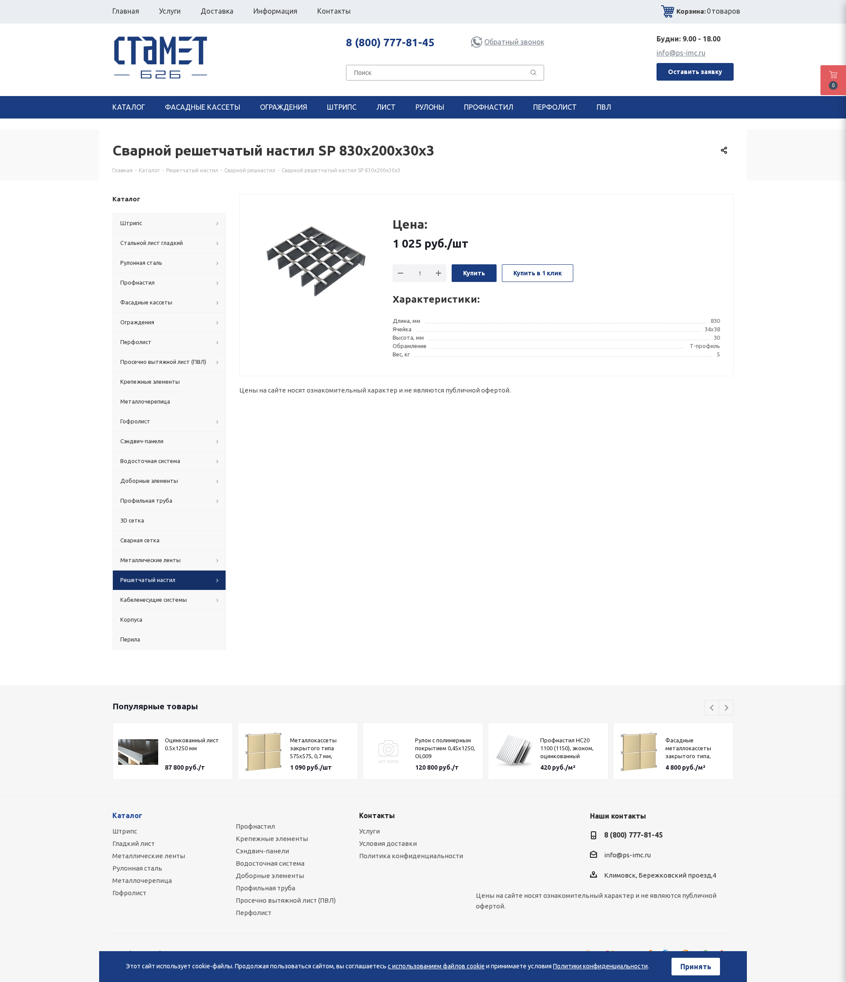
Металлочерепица (142, 880)
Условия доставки (388, 843)
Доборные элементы (270, 875)
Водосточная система (270, 863)
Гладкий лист (133, 843)
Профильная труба (265, 888)
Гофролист (129, 893)
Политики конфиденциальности (600, 966)
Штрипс (124, 831)
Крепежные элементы (272, 838)
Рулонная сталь (137, 868)
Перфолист (253, 912)
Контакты (377, 815)
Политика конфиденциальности (411, 856)
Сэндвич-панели (262, 851)
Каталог (127, 815)
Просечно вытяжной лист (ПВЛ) (286, 900)
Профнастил (255, 826)
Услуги (369, 831)
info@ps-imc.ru (681, 53)
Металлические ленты (148, 856)
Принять (695, 967)
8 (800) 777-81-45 (390, 42)
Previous (712, 708)
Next (726, 708)
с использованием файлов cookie (436, 966)
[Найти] (533, 74)
